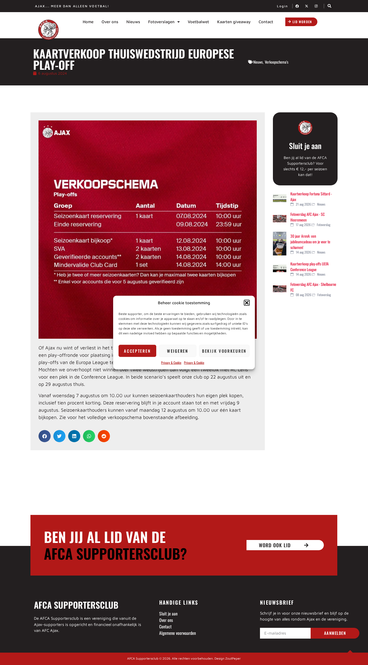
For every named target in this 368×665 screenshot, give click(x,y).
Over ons (110, 21)
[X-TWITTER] (308, 6)
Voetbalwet (198, 21)
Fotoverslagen (161, 21)
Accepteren (137, 351)
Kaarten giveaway (234, 21)
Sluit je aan (305, 145)
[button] (246, 303)
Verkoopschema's (276, 62)
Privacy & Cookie (171, 362)
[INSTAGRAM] (318, 6)
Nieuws (133, 21)
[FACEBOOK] (299, 6)
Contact (266, 21)
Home (88, 21)
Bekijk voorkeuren (224, 351)
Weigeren (177, 351)
